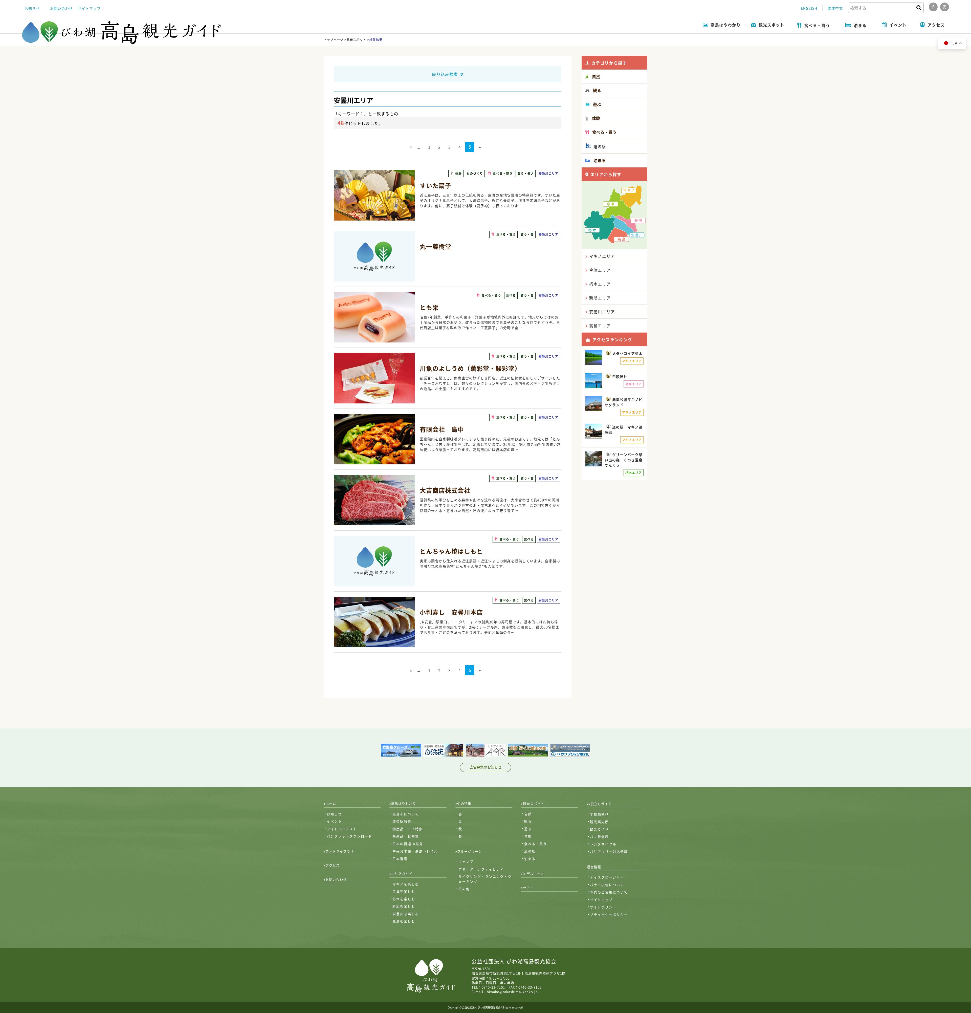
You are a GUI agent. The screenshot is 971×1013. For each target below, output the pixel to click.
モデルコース (533, 873)
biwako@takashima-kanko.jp (512, 991)
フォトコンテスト (342, 828)
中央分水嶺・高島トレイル (415, 851)
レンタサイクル (603, 844)
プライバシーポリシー (609, 914)
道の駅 (599, 146)
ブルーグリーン (469, 851)
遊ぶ (528, 828)
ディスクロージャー (607, 877)
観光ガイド (599, 829)
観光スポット (533, 803)
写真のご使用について (609, 892)
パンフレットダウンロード (349, 836)
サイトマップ (89, 8)
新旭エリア (600, 298)
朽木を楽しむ (403, 898)
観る (528, 821)
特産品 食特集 (405, 836)
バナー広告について (607, 884)
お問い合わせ (61, 8)
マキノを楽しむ (405, 883)
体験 (528, 836)
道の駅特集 (401, 821)
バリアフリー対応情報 (609, 851)
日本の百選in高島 (407, 843)
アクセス (332, 865)
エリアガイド (401, 873)
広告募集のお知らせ (485, 766)
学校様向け (599, 814)
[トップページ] (122, 32)
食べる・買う (535, 843)
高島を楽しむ (403, 921)
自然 (528, 813)
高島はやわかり (403, 803)
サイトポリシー (603, 906)
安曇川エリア (602, 312)
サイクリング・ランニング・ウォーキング (485, 879)
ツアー (528, 887)
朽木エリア (600, 284)
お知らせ (32, 8)
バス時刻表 (599, 836)
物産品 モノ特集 (407, 828)
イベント (334, 821)
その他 (464, 888)
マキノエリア (602, 256)
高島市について (405, 813)
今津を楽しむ (403, 891)
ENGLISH (809, 8)
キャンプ (466, 861)
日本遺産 (400, 858)
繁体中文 (835, 8)
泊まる (530, 858)
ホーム (330, 803)
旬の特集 (464, 803)
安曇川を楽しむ (405, 913)
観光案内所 (599, 821)
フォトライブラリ (339, 851)
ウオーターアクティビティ (481, 869)
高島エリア (600, 325)
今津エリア (600, 270)
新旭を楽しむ (403, 906)
